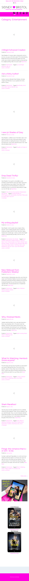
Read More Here (14, 529)
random (10, 468)
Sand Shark (14, 422)
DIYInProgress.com (6, 195)
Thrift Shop (16, 245)
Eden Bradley (20, 85)
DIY (13, 196)
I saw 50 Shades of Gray (12, 132)
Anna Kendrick (20, 246)
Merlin (25, 333)
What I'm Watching (6, 334)
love (19, 468)
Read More (24, 61)
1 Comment (4, 198)
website (14, 195)
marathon (9, 423)
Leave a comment (6, 67)
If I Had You (21, 240)
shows (3, 468)
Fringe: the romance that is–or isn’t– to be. (14, 450)
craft (11, 195)
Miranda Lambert (5, 243)
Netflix (20, 378)
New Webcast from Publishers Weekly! (10, 271)
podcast (7, 289)
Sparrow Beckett (11, 87)
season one (16, 378)
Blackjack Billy (21, 243)
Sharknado (14, 423)
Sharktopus (8, 422)
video (7, 66)
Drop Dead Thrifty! (10, 176)
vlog (16, 87)
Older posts (24, 476)
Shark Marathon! (9, 404)
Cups (16, 246)
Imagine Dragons (15, 240)
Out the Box (16, 576)
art (9, 66)
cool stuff (19, 64)
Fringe (6, 468)
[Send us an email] (14, 2)
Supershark (4, 423)
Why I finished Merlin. (11, 317)
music (13, 246)
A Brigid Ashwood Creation (13, 50)
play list (9, 246)
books (18, 288)
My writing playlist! (10, 222)
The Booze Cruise (14, 243)
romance (11, 289)
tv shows (19, 376)
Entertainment (9, 64)
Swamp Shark (20, 422)
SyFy (11, 334)
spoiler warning (20, 333)
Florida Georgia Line (12, 242)
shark (18, 420)
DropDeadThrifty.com (16, 193)
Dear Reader (4, 193)
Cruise (5, 242)
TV (12, 468)
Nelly (3, 242)
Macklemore (4, 246)
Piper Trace (9, 196)
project (4, 196)
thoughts (19, 147)
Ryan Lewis (22, 245)
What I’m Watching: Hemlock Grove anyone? (14, 359)
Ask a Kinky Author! (10, 74)
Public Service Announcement (12, 192)
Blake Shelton (11, 245)
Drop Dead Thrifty (21, 195)
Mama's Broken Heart (22, 242)
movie (5, 148)
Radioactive (8, 240)
